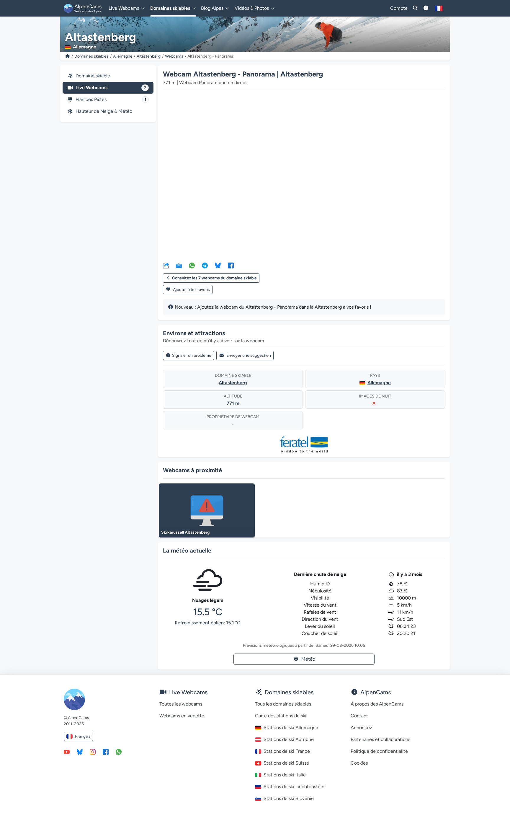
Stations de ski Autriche (289, 739)
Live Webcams (111, 87)
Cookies (359, 763)
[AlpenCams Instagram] (93, 751)
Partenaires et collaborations (380, 739)
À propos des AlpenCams (377, 704)
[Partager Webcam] (166, 265)
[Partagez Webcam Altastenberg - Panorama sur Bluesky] (218, 265)
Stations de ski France (287, 751)
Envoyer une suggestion (248, 355)
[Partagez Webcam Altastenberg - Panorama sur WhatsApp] (192, 265)
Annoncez (361, 727)
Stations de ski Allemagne (291, 727)
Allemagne (123, 56)
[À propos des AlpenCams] (426, 8)
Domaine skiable (93, 76)
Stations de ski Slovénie (289, 798)
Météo (308, 659)
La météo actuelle (187, 550)
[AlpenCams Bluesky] (80, 751)
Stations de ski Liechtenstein (294, 786)
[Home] (67, 56)
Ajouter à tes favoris (191, 289)
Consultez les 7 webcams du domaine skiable (214, 278)
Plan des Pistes (111, 99)
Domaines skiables (91, 56)
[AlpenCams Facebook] (106, 751)
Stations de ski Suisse (286, 763)
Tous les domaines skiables (283, 704)
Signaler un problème (191, 355)
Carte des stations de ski (280, 716)
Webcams (174, 56)
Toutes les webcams (180, 704)
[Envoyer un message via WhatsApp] (119, 751)
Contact (359, 716)
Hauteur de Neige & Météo (104, 111)
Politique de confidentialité (379, 751)
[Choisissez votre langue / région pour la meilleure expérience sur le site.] (438, 8)
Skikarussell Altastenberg (185, 532)
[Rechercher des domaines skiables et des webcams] (415, 8)
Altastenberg (149, 56)
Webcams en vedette (181, 716)
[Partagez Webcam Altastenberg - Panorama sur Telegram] (205, 265)
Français (83, 736)
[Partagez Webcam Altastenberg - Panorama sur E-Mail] (179, 265)
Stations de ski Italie (285, 775)
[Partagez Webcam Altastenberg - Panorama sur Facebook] (231, 265)
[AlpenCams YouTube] (67, 751)
